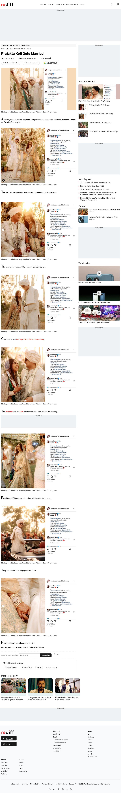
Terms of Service (47, 784)
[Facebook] (58, 789)
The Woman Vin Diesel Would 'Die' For (95, 183)
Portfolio (4, 774)
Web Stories (84, 263)
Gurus (74, 4)
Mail (45, 4)
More (81, 4)
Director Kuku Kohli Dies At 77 (92, 186)
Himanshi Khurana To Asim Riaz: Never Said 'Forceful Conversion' (97, 199)
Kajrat (39, 667)
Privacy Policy (34, 784)
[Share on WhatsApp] (50, 789)
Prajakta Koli (27, 667)
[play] (99, 273)
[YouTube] (67, 789)
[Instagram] (63, 789)
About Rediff (15, 784)
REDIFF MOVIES (8, 58)
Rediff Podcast (92, 757)
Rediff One (56, 737)
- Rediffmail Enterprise (60, 740)
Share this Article (32, 63)
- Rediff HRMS (57, 745)
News (49, 4)
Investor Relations (61, 784)
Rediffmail (56, 734)
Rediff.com (87, 784)
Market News (5, 768)
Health (21, 762)
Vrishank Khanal (10, 667)
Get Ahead (91, 748)
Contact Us (72, 784)
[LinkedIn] (71, 789)
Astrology (91, 754)
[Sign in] (118, 4)
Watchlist (4, 771)
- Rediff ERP (57, 751)
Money (58, 4)
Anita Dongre (51, 667)
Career (21, 768)
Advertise (25, 784)
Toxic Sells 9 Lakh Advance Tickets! (94, 189)
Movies (9, 49)
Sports (90, 743)
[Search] (112, 4)
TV (77, 4)
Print (57, 654)
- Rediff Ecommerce (59, 743)
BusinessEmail (67, 4)
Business (91, 737)
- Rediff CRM (57, 748)
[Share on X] (54, 789)
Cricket (90, 745)
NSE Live (4, 765)
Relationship (23, 771)
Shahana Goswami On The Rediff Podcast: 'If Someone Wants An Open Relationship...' (98, 194)
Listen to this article (12, 63)
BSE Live (4, 762)
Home (41, 4)
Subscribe (46, 655)
